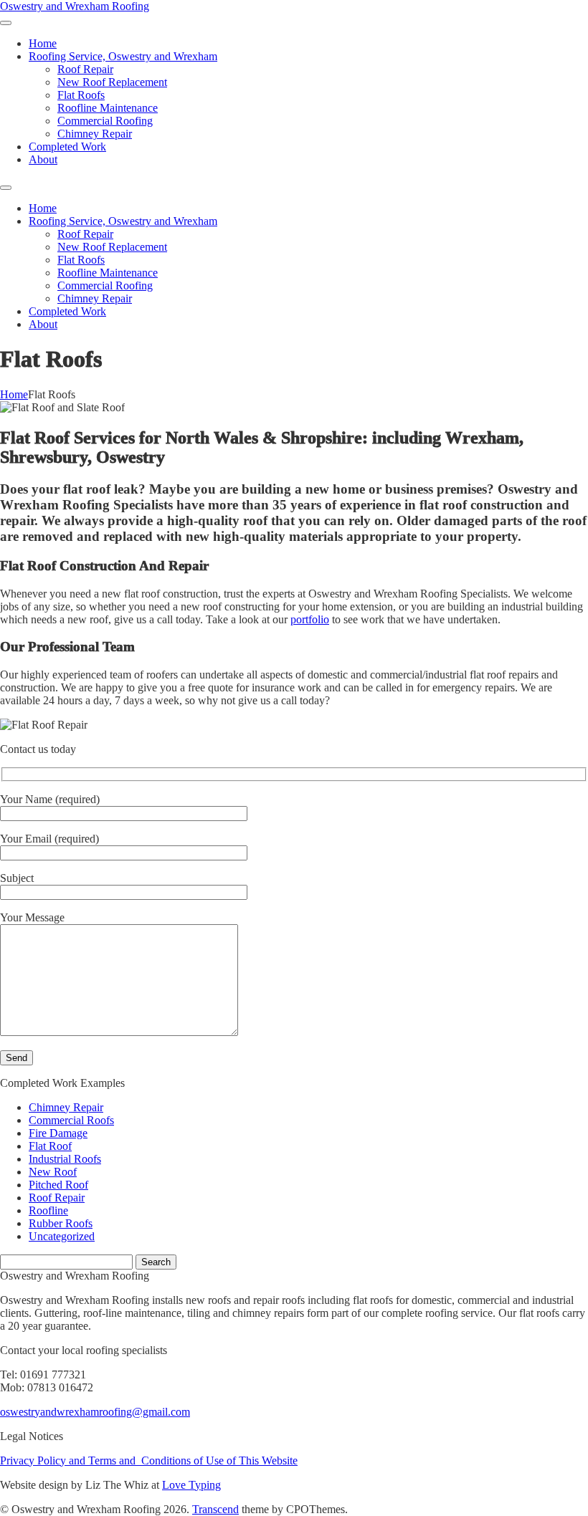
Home (14, 394)
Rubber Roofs (61, 1223)
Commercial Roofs (71, 1120)
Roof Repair (57, 1197)
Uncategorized (62, 1236)
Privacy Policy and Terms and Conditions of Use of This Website (149, 1460)
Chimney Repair (66, 1107)
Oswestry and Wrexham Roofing (74, 6)
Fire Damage (58, 1133)
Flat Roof (50, 1146)
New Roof (53, 1172)
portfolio (309, 619)
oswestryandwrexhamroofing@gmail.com (95, 1412)
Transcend (215, 1509)
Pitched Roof (58, 1185)
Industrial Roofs (65, 1159)
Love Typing (191, 1485)
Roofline (48, 1210)
